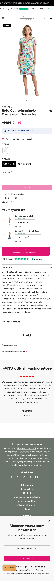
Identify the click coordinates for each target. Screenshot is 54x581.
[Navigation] (3, 17)
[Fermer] (49, 521)
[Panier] (51, 17)
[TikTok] (43, 477)
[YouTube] (36, 477)
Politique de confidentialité (24, 570)
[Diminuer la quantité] (5, 178)
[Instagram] (24, 477)
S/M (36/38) (9, 164)
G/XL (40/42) (24, 164)
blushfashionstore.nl (26, 448)
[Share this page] (50, 111)
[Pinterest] (30, 477)
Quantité (7, 172)
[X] (17, 477)
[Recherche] (45, 17)
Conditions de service (14, 573)
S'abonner (27, 558)
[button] (19, 101)
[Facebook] (11, 477)
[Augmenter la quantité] (15, 178)
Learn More (18, 226)
